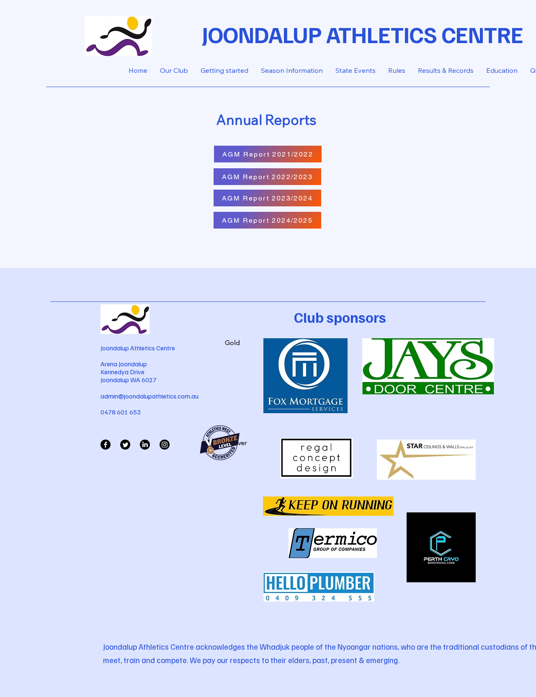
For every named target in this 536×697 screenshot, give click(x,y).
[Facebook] (105, 445)
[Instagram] (165, 445)
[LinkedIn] (145, 445)
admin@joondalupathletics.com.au (149, 396)
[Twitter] (125, 445)
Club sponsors (340, 317)
